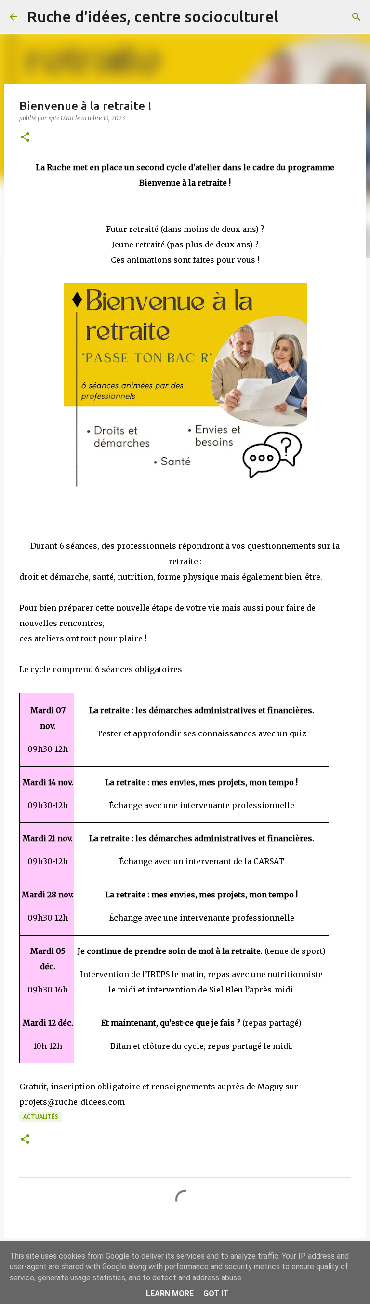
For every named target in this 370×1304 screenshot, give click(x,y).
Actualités (40, 1117)
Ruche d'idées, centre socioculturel (152, 16)
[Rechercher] (292, 16)
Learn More (170, 1293)
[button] (25, 137)
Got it (215, 1293)
